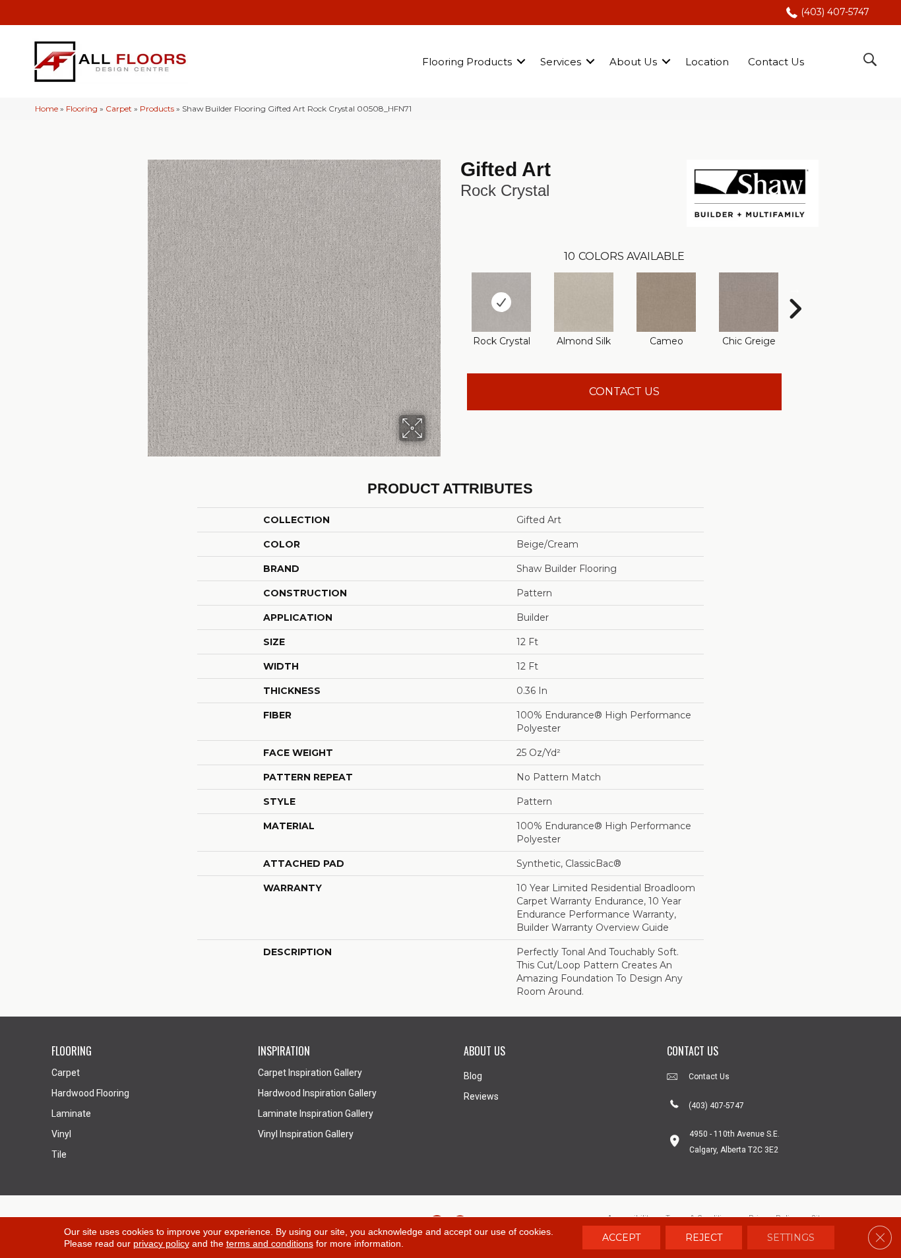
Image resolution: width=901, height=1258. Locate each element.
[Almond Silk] (584, 302)
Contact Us (776, 61)
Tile (59, 1154)
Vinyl (61, 1134)
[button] (521, 61)
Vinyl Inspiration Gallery (306, 1134)
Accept (621, 1237)
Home (46, 108)
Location (707, 61)
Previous (454, 289)
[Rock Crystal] (501, 302)
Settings (791, 1237)
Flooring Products (467, 61)
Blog (473, 1076)
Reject (703, 1237)
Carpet (119, 108)
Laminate (71, 1113)
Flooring (82, 108)
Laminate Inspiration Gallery (315, 1113)
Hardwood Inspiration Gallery (317, 1093)
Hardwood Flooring (90, 1093)
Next (795, 289)
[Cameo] (666, 302)
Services (560, 61)
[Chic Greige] (749, 302)
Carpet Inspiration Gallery (310, 1072)
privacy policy (161, 1243)
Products (157, 108)
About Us (633, 61)
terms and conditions (269, 1243)
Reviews (481, 1096)
